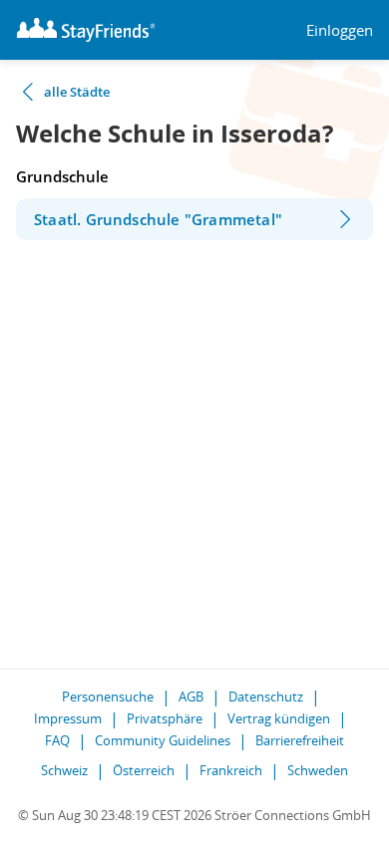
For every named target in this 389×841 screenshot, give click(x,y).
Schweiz (64, 770)
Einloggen (339, 30)
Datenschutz (265, 696)
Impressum (68, 718)
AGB (191, 696)
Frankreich (230, 770)
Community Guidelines (162, 740)
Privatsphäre (164, 718)
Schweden (317, 770)
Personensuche (108, 696)
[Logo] (86, 30)
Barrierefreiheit (299, 740)
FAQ (57, 740)
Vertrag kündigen (278, 718)
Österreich (144, 770)
